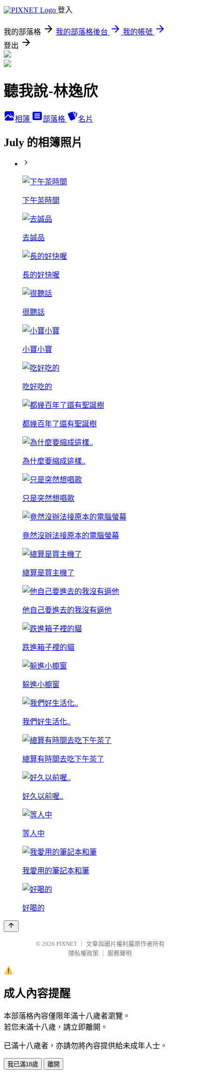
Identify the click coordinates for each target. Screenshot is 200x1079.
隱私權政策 (83, 953)
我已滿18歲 (22, 1064)
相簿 (23, 119)
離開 (53, 1064)
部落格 (55, 119)
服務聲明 (119, 953)
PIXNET (66, 943)
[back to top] (11, 926)
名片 (85, 119)
